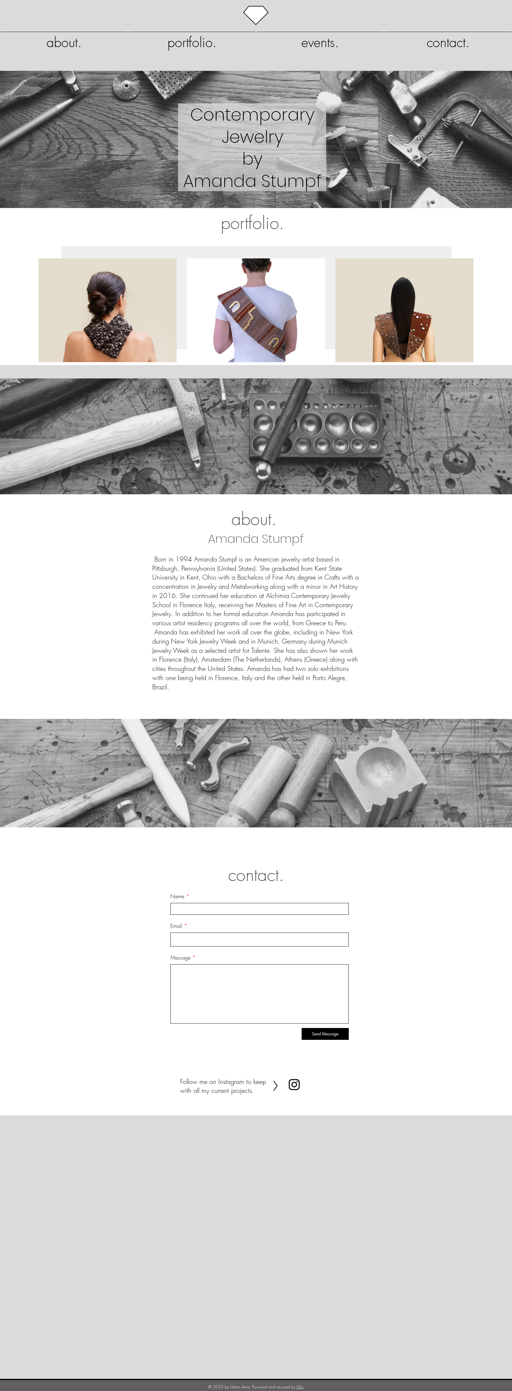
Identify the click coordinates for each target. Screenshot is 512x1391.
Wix (299, 1387)
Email (176, 925)
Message (180, 957)
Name (177, 896)
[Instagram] (294, 1084)
